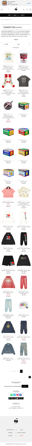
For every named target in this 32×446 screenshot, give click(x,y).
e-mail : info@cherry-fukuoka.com (16, 408)
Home (2, 19)
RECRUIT (21, 435)
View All (16, 39)
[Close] (1, 3)
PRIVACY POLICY (10, 429)
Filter (6, 44)
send (25, 386)
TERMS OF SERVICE (21, 432)
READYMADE (11, 34)
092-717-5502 (17, 406)
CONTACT (10, 435)
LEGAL (21, 429)
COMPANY (10, 432)
